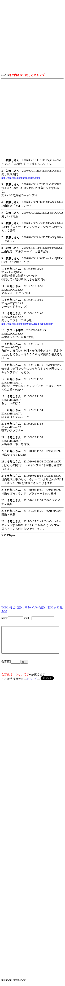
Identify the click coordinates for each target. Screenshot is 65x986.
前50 (50, 607)
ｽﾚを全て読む (15, 607)
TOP (4, 607)
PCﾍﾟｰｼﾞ (32, 678)
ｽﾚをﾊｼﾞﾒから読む (36, 607)
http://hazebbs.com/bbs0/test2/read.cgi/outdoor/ (27, 323)
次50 (56, 607)
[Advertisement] (32, 34)
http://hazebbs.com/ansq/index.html (20, 177)
